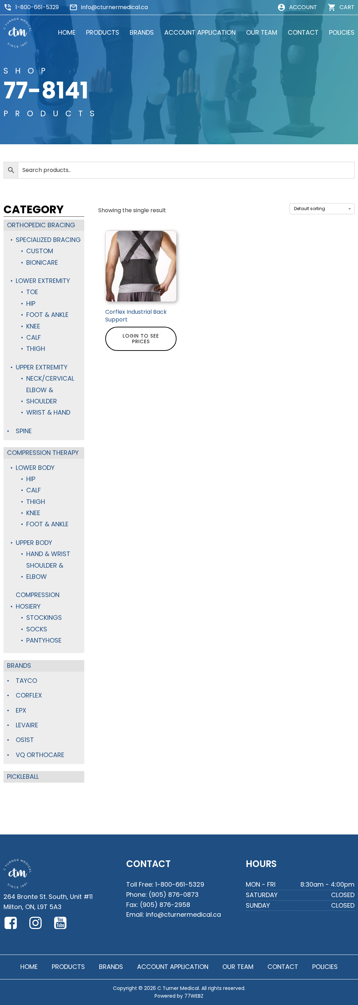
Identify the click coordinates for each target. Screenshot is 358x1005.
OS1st (25, 739)
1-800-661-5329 (37, 7)
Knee (33, 326)
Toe (32, 291)
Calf (33, 337)
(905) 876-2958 (165, 904)
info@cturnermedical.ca (114, 7)
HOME (67, 32)
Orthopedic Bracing (41, 225)
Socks (36, 629)
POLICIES (342, 32)
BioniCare (42, 262)
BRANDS (142, 32)
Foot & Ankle (47, 314)
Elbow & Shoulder (41, 396)
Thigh (35, 348)
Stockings (44, 617)
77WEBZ (193, 995)
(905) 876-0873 (174, 894)
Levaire (27, 725)
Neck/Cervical (50, 378)
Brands (19, 665)
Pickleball (23, 776)
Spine (24, 431)
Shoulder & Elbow (44, 571)
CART (347, 7)
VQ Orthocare (40, 754)
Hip (30, 303)
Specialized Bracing (48, 239)
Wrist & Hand (48, 412)
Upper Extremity (41, 367)
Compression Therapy (43, 452)
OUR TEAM (261, 32)
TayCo (26, 680)
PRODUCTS (102, 32)
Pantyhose (44, 640)
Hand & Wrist (48, 553)
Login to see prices (141, 338)
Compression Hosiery (37, 600)
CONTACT (303, 32)
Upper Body (34, 542)
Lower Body (35, 467)
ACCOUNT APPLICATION (200, 32)
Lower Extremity (43, 280)
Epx (21, 710)
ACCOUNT (303, 7)
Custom (39, 251)
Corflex (29, 695)
